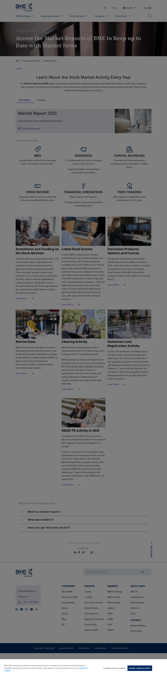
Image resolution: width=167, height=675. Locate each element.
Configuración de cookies (114, 668)
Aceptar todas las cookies (140, 668)
